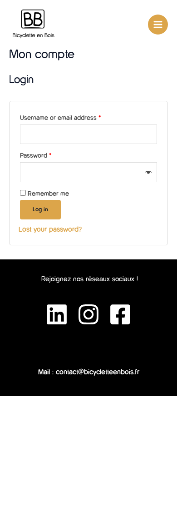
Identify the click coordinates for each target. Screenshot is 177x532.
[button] (88, 348)
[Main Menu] (158, 25)
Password (35, 155)
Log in (40, 209)
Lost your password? (50, 229)
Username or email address (60, 118)
